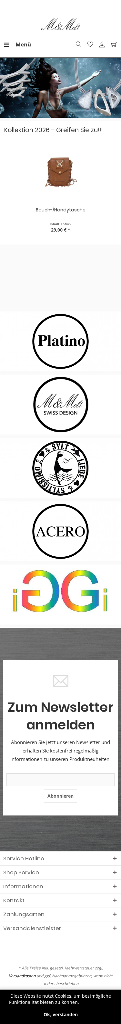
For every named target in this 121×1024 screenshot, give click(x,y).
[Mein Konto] (101, 44)
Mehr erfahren (96, 1002)
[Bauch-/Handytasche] (60, 173)
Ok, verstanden (61, 1014)
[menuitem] (9, 44)
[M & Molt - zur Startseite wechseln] (60, 25)
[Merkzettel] (89, 44)
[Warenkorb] (112, 44)
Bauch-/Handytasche (61, 210)
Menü (17, 44)
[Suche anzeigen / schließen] (78, 44)
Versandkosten (22, 976)
